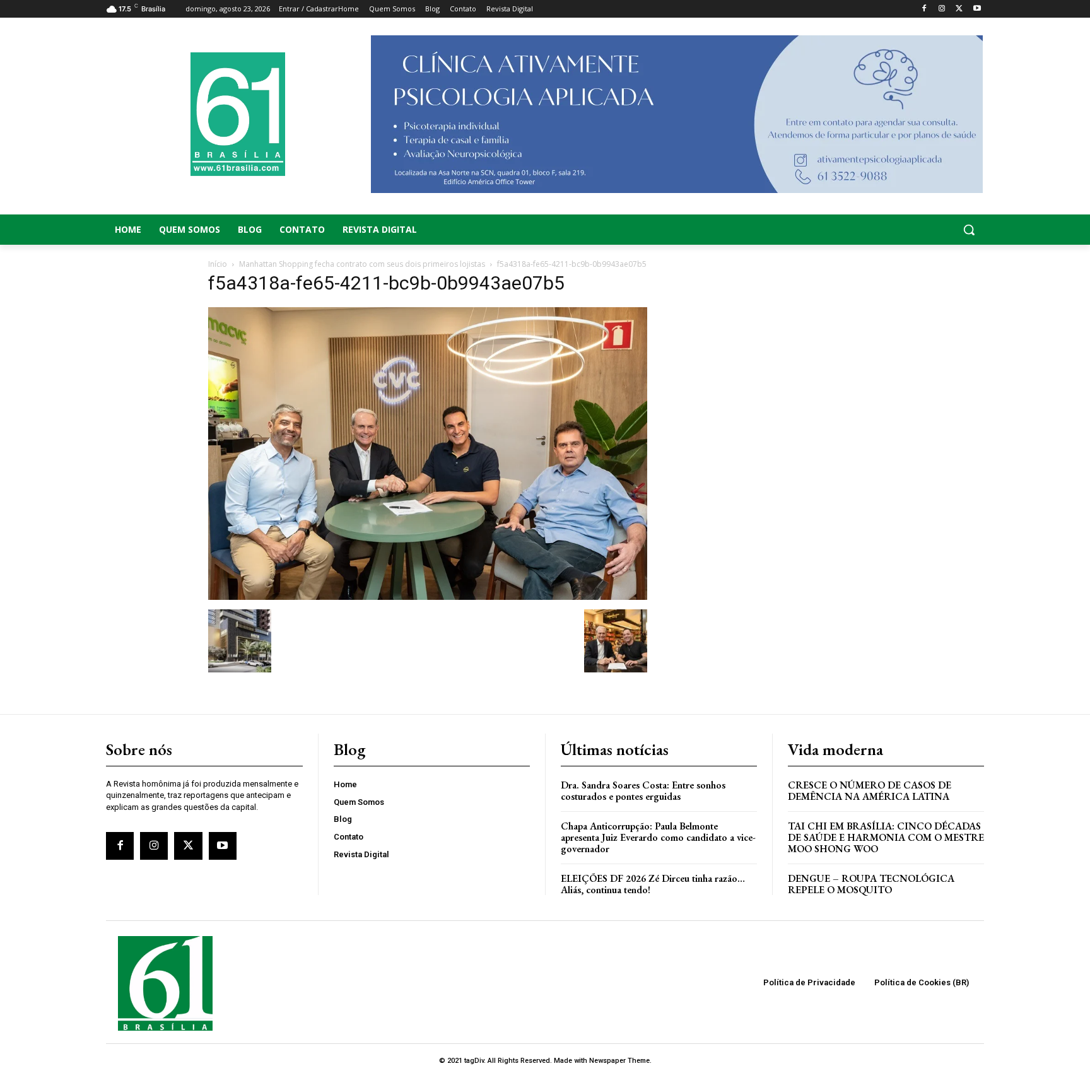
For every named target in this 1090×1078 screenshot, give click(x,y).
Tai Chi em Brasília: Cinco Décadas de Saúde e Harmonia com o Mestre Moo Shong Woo (886, 837)
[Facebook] (924, 9)
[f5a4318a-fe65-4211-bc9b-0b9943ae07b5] (427, 596)
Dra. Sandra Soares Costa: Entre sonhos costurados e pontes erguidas (643, 790)
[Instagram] (942, 9)
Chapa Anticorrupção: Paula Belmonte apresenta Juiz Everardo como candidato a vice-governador (658, 837)
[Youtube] (977, 9)
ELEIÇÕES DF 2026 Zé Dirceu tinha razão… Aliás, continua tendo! (653, 884)
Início (217, 264)
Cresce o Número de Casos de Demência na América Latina (869, 790)
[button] (885, 229)
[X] (959, 9)
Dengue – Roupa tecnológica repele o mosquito (871, 884)
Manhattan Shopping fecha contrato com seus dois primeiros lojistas (362, 264)
